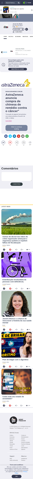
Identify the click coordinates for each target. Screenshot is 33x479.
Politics (11, 435)
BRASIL (14, 432)
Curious (23, 440)
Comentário (16, 184)
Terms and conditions (16, 465)
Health (11, 442)
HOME (5, 36)
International (24, 447)
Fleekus (23, 460)
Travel (11, 445)
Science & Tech (13, 449)
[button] (2, 2)
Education (12, 444)
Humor (23, 439)
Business (12, 439)
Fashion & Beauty (25, 444)
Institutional (24, 458)
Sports (11, 440)
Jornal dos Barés (19, 48)
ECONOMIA (18, 36)
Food (11, 447)
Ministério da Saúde (17, 69)
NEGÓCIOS (25, 36)
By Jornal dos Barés (18, 25)
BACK (5, 52)
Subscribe (17, 29)
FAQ (11, 458)
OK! (16, 476)
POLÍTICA (11, 36)
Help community (14, 460)
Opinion (23, 449)
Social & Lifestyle (25, 442)
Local (22, 445)
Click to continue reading (16, 128)
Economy (12, 437)
